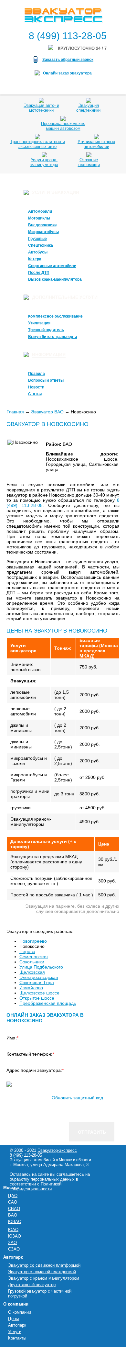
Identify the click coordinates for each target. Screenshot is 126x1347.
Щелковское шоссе (39, 992)
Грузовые (37, 238)
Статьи (35, 394)
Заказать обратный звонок (67, 59)
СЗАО (14, 1249)
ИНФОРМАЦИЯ (49, 354)
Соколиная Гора (36, 982)
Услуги (14, 1331)
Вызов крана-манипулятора (55, 279)
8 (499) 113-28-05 (68, 35)
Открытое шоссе (36, 998)
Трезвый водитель (46, 330)
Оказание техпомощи (89, 162)
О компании (19, 1312)
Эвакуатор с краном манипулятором (43, 1278)
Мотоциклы (39, 218)
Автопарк (17, 1325)
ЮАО (13, 1229)
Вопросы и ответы (46, 380)
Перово (27, 951)
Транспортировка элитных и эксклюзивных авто (37, 144)
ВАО (12, 1215)
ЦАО (12, 1195)
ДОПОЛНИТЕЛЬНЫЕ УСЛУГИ (65, 297)
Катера (34, 259)
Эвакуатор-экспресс (57, 1150)
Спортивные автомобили (52, 266)
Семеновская (33, 956)
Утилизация (39, 323)
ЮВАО (14, 1221)
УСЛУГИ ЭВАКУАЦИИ (55, 192)
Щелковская (32, 972)
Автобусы (37, 252)
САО (12, 1202)
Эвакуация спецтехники (88, 108)
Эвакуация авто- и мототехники (41, 108)
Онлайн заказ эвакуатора (67, 73)
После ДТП (38, 272)
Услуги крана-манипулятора (44, 162)
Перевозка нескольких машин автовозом (63, 126)
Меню (13, 87)
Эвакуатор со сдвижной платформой (44, 1265)
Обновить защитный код (77, 1097)
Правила (36, 373)
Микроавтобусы (43, 232)
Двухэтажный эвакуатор (32, 1284)
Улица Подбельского (41, 967)
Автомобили (40, 211)
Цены (13, 1318)
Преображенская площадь (47, 1003)
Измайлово (31, 987)
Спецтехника (40, 245)
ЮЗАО (14, 1236)
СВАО (14, 1208)
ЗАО (12, 1242)
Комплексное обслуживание (55, 316)
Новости (36, 387)
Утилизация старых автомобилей (96, 144)
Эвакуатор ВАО (47, 411)
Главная (15, 411)
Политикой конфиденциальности (35, 1186)
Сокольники (31, 961)
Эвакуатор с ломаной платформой (42, 1271)
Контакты (17, 1338)
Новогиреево (33, 941)
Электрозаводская (38, 977)
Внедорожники (42, 225)
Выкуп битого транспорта (52, 336)
